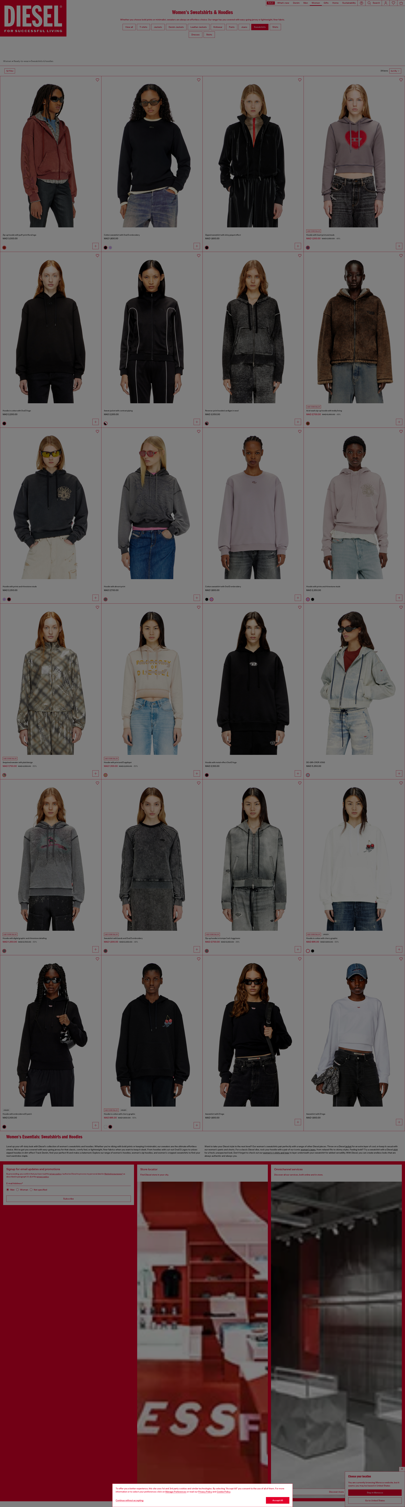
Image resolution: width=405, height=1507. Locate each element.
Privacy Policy (205, 1491)
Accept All (277, 1500)
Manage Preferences (175, 1491)
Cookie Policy (223, 1491)
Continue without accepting (129, 1500)
